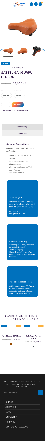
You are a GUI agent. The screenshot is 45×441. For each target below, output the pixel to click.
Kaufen (17, 105)
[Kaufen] (8, 326)
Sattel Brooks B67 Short (11, 336)
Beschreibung (22, 127)
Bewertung (22, 133)
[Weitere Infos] (13, 326)
